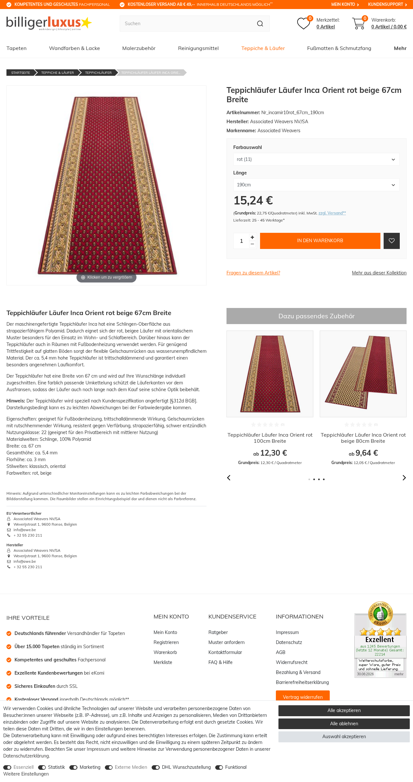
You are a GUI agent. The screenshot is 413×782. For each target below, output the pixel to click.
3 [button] (319, 479)
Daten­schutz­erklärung (26, 756)
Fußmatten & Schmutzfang (339, 48)
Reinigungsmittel (198, 48)
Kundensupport (385, 4)
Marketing (90, 767)
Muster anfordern (226, 642)
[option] (270, 398)
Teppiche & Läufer (263, 48)
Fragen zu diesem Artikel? (253, 273)
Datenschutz (289, 642)
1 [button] (309, 479)
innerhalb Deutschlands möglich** (72, 699)
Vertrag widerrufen (303, 697)
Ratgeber (218, 632)
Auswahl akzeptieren (344, 736)
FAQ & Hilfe (220, 662)
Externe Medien (131, 767)
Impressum (287, 632)
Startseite (20, 73)
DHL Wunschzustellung (186, 767)
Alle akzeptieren (344, 710)
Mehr (400, 48)
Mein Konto (343, 4)
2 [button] (314, 479)
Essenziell (24, 767)
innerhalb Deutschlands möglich (200, 4)
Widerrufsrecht (291, 662)
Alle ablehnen (344, 724)
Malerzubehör (139, 48)
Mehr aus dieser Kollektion (379, 273)
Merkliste (163, 662)
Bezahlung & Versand (298, 672)
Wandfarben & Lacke (74, 48)
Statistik (56, 767)
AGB (281, 652)
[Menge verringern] (252, 244)
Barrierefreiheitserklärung (302, 682)
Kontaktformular (225, 652)
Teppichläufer (98, 73)
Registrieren (166, 642)
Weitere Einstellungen (26, 774)
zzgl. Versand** (332, 212)
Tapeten (16, 48)
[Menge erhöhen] (252, 237)
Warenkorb (165, 652)
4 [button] (324, 479)
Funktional (236, 767)
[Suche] (260, 23)
